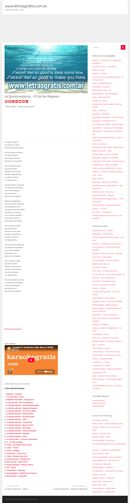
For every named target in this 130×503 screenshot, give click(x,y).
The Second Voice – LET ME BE (104, 67)
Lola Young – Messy (99, 101)
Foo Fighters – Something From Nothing (107, 128)
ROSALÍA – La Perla (99, 74)
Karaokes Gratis (98, 406)
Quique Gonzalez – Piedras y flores (20, 465)
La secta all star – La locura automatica (22, 439)
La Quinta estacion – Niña (16, 419)
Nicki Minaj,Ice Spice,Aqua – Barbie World (107, 147)
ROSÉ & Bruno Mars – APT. (102, 90)
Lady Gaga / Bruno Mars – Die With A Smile (108, 161)
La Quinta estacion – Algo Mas (18, 433)
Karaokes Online (98, 400)
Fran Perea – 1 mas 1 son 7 (17, 453)
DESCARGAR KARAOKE (13, 329)
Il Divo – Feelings (13, 450)
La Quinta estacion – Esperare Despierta (22, 408)
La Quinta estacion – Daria (17, 436)
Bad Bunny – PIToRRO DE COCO (104, 121)
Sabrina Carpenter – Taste (101, 151)
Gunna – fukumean (99, 144)
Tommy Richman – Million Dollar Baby (106, 205)
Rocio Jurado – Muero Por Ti (17, 462)
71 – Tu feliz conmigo (15, 442)
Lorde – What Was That (101, 97)
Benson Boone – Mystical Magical (104, 94)
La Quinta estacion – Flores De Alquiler (21, 431)
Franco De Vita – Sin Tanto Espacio (20, 402)
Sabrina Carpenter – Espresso (103, 195)
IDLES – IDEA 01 (98, 179)
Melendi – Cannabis (14, 394)
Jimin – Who (97, 175)
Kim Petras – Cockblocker (102, 212)
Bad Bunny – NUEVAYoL (101, 114)
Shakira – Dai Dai (98, 70)
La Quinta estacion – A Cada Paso (19, 422)
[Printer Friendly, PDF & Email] (14, 106)
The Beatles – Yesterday (16, 470)
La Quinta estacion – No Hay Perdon (20, 417)
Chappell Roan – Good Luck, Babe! (105, 154)
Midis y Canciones (99, 403)
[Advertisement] (65, 28)
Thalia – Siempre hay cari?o (17, 456)
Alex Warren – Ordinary (101, 87)
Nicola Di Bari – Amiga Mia (17, 476)
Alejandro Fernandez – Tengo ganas (20, 400)
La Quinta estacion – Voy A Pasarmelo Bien (23, 405)
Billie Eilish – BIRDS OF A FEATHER (105, 158)
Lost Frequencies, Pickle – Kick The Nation (108, 124)
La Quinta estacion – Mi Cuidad (19, 428)
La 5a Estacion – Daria (15, 397)
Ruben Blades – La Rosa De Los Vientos (22, 473)
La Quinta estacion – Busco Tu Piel (20, 425)
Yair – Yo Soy (11, 467)
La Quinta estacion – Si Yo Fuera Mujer (21, 411)
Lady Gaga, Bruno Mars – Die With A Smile (108, 117)
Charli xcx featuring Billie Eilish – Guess (107, 168)
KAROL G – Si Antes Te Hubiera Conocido (107, 172)
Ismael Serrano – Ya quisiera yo (18, 459)
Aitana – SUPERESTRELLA (102, 83)
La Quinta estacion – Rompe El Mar (20, 414)
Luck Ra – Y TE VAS (99, 209)
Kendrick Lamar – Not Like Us (103, 192)
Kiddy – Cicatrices (99, 110)
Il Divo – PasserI (13, 448)
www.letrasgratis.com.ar (26, 6)
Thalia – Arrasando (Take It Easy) (19, 445)
